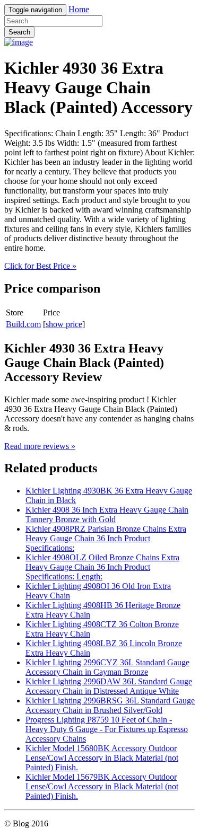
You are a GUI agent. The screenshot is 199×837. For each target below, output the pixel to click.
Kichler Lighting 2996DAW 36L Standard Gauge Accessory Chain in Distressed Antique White (108, 686)
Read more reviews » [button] (39, 446)
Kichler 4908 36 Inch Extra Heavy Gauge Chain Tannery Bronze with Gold (106, 514)
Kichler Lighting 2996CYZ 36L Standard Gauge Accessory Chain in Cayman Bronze (107, 667)
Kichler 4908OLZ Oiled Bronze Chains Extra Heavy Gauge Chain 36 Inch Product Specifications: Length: (102, 567)
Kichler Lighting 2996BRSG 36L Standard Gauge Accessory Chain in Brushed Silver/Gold (110, 705)
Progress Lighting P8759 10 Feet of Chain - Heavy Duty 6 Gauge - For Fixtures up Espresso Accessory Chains (106, 729)
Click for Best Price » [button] (40, 265)
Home (78, 9)
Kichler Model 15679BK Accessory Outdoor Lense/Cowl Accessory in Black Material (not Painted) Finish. (101, 786)
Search (19, 32)
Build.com (23, 324)
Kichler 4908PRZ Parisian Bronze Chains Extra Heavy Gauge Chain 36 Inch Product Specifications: (105, 538)
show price (64, 324)
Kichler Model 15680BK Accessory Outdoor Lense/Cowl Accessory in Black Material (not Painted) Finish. (101, 758)
